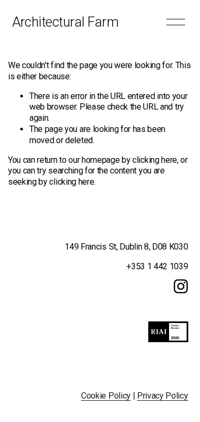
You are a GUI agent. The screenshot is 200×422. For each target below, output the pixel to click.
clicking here (154, 160)
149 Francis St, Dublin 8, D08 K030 (126, 247)
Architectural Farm (65, 22)
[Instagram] (180, 286)
